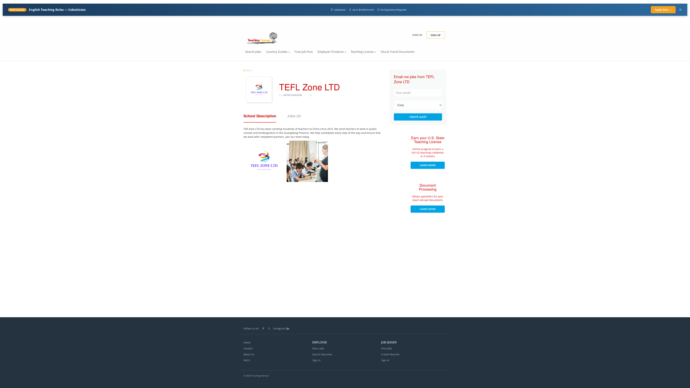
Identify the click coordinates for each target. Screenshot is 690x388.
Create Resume (390, 354)
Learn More (428, 165)
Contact (248, 348)
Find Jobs (386, 348)
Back (248, 70)
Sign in (417, 35)
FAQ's (246, 360)
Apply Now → (663, 9)
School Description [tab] (259, 115)
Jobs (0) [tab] (294, 115)
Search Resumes (322, 354)
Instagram (279, 328)
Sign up (436, 35)
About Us (248, 354)
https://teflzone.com (324, 95)
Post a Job (318, 348)
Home (246, 342)
